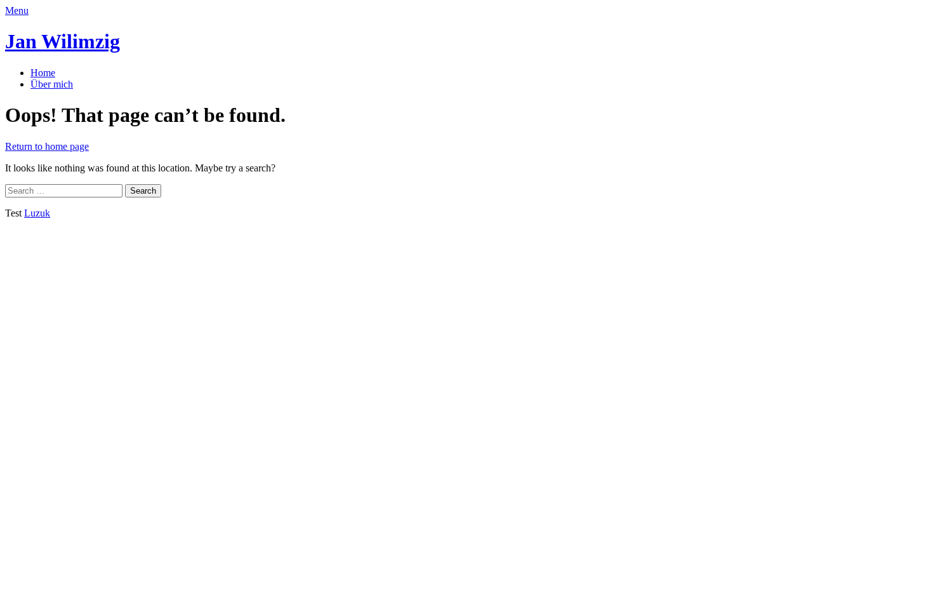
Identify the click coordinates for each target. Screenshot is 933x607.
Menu (17, 10)
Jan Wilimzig (62, 41)
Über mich (51, 84)
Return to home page (47, 146)
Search (143, 191)
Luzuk (37, 213)
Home (42, 72)
